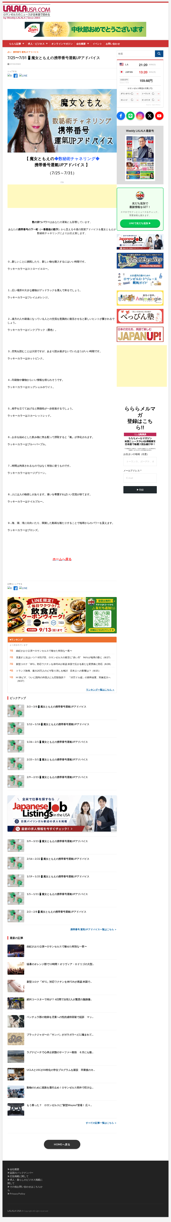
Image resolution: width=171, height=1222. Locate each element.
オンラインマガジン (62, 43)
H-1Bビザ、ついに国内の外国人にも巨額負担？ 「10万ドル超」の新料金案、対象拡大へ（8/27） (63, 679)
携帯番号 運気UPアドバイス (26, 52)
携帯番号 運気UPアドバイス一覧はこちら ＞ (93, 929)
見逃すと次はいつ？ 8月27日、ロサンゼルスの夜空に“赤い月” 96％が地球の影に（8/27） (64, 657)
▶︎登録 (140, 489)
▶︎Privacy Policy (16, 1193)
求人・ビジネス (36, 43)
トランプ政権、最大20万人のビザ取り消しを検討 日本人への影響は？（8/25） (58, 670)
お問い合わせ (113, 43)
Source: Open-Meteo (153, 105)
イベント (97, 43)
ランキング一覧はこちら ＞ (100, 689)
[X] (149, 116)
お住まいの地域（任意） (136, 454)
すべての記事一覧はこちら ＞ (101, 1122)
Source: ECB (124, 83)
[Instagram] (140, 116)
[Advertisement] (62, 196)
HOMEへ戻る (62, 1144)
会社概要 (81, 43)
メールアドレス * (132, 470)
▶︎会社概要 (13, 1169)
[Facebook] (121, 116)
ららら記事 (15, 43)
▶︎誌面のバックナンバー (20, 1172)
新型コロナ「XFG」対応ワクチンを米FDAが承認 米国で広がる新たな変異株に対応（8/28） (64, 664)
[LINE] (130, 116)
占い (10, 52)
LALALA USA (14, 1210)
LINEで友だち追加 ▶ (140, 223)
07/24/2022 (15, 64)
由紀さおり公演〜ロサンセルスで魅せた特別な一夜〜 (44, 650)
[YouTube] (159, 116)
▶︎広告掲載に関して (18, 1176)
